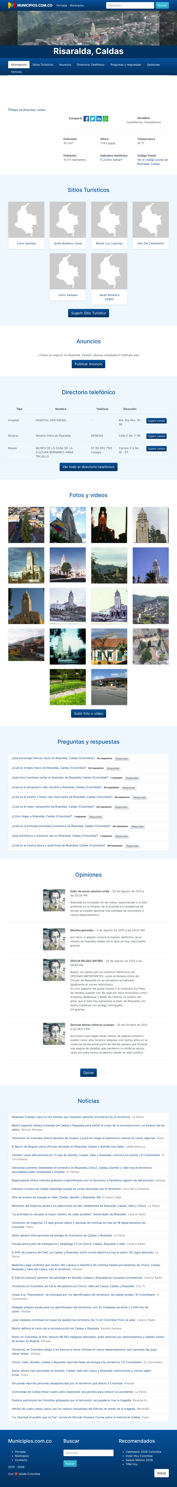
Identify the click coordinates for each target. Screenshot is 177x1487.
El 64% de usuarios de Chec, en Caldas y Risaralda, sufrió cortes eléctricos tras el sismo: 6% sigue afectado (82, 1252)
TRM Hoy (132, 1464)
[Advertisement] (88, 95)
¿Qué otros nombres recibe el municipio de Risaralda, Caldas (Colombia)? (67, 777)
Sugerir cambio (156, 420)
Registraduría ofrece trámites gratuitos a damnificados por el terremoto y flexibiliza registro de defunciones (83, 1180)
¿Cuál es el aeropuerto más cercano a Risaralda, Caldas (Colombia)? (65, 787)
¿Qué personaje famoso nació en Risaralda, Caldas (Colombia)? (62, 758)
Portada (62, 5)
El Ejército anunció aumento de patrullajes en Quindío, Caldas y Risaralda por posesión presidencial (77, 1277)
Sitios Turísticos (42, 64)
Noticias (16, 71)
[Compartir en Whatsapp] (105, 118)
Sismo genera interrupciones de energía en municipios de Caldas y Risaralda (62, 1235)
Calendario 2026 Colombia (143, 1451)
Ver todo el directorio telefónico (89, 467)
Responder (122, 758)
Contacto (21, 1460)
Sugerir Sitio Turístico (88, 313)
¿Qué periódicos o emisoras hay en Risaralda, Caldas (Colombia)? (62, 835)
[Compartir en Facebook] (86, 118)
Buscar (162, 5)
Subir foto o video (88, 713)
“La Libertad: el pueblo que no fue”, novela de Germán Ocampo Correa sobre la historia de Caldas (76, 1417)
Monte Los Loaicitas (109, 243)
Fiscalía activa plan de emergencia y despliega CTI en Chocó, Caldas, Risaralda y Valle (68, 1244)
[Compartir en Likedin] (99, 118)
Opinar (88, 1073)
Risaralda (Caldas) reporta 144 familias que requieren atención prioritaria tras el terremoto (71, 1117)
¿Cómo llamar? (112, 159)
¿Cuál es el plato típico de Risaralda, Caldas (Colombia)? (58, 767)
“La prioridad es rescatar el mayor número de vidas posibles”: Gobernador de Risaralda (69, 1214)
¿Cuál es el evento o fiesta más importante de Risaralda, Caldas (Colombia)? (71, 797)
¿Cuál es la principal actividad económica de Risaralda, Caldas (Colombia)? (70, 826)
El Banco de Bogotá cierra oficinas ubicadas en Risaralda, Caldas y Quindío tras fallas (68, 1146)
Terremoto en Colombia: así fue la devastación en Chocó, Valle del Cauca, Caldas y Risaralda (73, 1286)
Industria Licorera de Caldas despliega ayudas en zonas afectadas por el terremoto (66, 1189)
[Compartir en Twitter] (92, 118)
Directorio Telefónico (91, 64)
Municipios (77, 5)
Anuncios (65, 64)
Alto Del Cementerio (150, 243)
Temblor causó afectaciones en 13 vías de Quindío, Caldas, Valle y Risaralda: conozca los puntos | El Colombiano (86, 1155)
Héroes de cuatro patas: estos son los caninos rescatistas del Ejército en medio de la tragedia (73, 1408)
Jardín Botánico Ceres (67, 243)
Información (19, 64)
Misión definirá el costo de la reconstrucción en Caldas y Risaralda (55, 1328)
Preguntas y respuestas (125, 64)
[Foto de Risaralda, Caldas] (26, 525)
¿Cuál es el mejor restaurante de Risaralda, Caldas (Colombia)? (62, 806)
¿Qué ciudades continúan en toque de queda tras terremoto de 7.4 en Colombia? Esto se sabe (73, 1320)
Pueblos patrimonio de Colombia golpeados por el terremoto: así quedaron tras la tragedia (71, 1400)
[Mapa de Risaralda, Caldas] (27, 109)
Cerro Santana (26, 243)
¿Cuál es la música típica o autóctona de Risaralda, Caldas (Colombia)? (67, 845)
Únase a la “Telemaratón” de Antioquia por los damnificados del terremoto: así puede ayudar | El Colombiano (83, 1294)
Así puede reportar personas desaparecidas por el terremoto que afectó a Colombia (67, 1383)
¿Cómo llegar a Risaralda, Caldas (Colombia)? (49, 816)
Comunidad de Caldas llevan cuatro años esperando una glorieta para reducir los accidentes (72, 1391)
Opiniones (153, 64)
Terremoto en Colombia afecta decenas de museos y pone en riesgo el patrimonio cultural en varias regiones (83, 1138)
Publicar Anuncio (88, 364)
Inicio (161, 1473)
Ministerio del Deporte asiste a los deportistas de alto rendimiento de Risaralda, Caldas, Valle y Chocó (79, 1205)
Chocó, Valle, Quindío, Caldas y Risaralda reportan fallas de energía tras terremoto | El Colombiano (77, 1362)
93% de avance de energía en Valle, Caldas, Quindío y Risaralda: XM (56, 1197)
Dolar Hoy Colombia (139, 1456)
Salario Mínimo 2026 (139, 1460)
